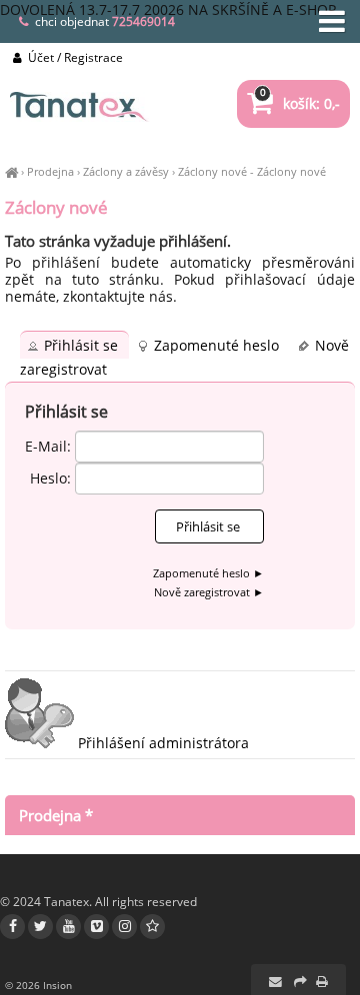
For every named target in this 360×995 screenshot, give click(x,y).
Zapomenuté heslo (218, 345)
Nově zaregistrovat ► (209, 591)
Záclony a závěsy (126, 171)
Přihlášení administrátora (161, 742)
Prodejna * (56, 815)
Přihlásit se (83, 345)
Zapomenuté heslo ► (208, 572)
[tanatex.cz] (11, 171)
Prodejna (50, 171)
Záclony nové (212, 171)
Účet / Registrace (74, 57)
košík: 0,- (300, 103)
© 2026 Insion (38, 985)
